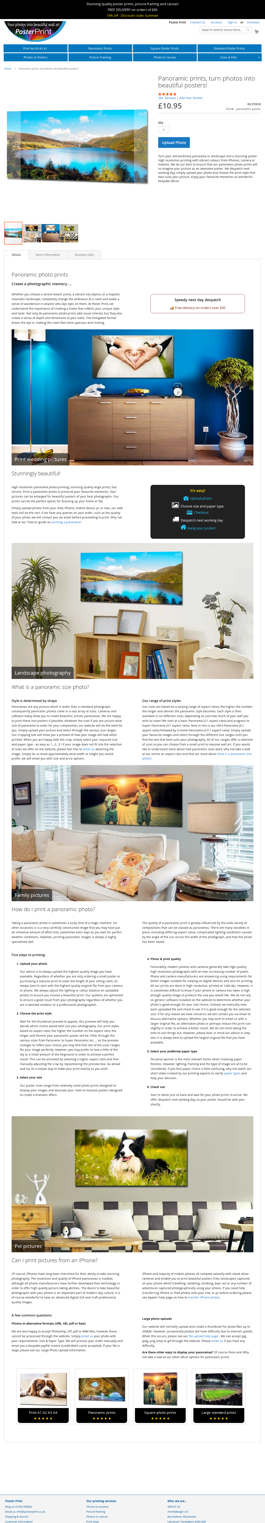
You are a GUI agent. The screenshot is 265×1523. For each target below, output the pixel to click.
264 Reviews (167, 98)
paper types (232, 1073)
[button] (12, 148)
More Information (48, 255)
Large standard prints (219, 1415)
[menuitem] (35, 48)
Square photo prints (160, 1415)
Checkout (253, 22)
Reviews (84, 255)
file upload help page (204, 1336)
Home (7, 68)
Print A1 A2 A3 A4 (43, 1415)
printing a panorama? (67, 522)
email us (89, 749)
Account (216, 22)
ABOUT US (173, 1507)
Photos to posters (97, 1507)
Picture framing (95, 1511)
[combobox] (226, 30)
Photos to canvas (97, 1516)
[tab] (16, 254)
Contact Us (197, 22)
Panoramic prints (102, 1415)
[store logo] (35, 31)
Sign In (232, 22)
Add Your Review (190, 98)
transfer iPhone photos (204, 1297)
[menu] (132, 53)
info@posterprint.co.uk (31, 1511)
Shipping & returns (16, 1516)
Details (16, 255)
